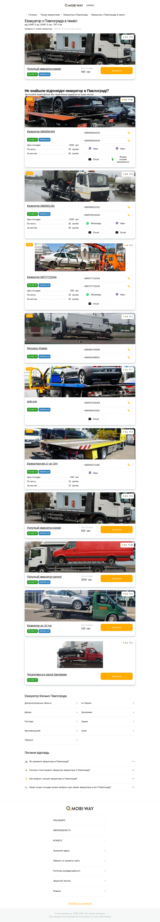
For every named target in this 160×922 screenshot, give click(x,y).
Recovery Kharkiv (37, 348)
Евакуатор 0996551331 (41, 205)
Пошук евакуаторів (50, 14)
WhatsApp (96, 223)
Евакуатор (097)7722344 (41, 277)
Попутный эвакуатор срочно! (44, 576)
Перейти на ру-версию (80, 903)
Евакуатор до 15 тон (39, 625)
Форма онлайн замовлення (123, 159)
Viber (95, 148)
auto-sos (32, 401)
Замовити (117, 70)
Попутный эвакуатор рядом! (44, 68)
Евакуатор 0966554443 (41, 131)
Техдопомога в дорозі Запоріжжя (47, 674)
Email (96, 159)
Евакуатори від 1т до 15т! (42, 463)
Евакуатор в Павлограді (75, 14)
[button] (77, 62)
